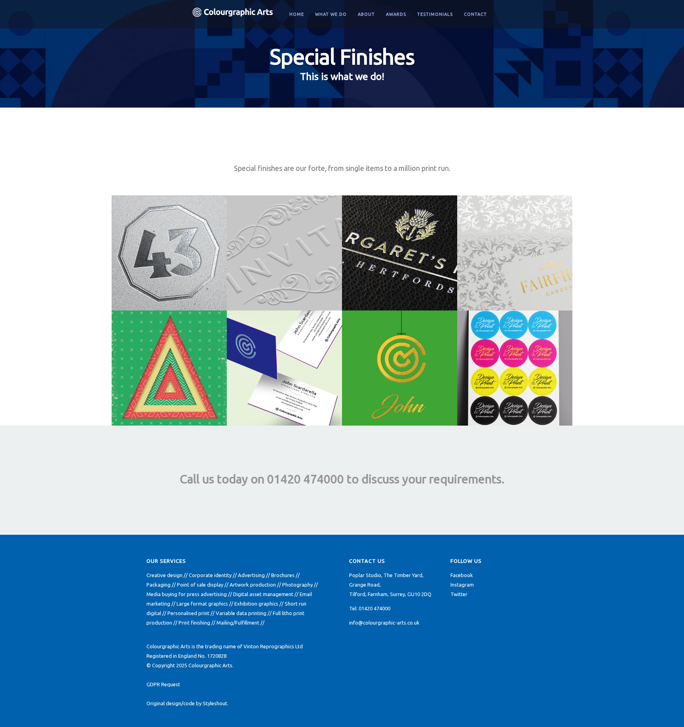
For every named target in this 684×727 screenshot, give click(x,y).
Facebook (461, 575)
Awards (396, 14)
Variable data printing (241, 613)
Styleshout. (215, 703)
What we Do (331, 14)
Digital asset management (263, 594)
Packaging (158, 584)
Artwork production (253, 584)
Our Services (166, 561)
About (366, 14)
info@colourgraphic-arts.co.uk (384, 622)
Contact (475, 14)
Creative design (164, 575)
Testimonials (435, 14)
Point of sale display (200, 584)
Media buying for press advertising (186, 594)
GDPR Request (163, 684)
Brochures (282, 575)
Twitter (458, 594)
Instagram (462, 584)
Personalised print (188, 613)
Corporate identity (210, 575)
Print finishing (194, 622)
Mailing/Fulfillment (238, 622)
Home (296, 14)
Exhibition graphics (256, 603)
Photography (297, 584)
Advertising (251, 575)
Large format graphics (202, 603)
